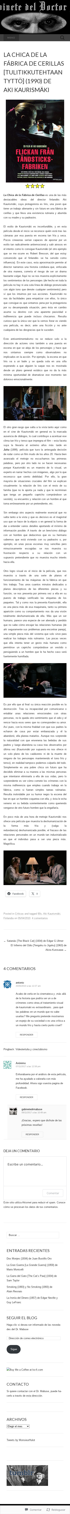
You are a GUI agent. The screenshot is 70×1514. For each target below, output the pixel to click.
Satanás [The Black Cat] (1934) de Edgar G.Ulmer (33, 940)
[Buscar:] (62, 37)
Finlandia (9, 918)
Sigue (13, 1349)
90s (40, 913)
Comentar (53, 1193)
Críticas (19, 913)
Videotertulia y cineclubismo (31, 1049)
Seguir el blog (22, 1317)
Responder (26, 1035)
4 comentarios (40, 918)
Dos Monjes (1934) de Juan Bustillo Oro (29, 1258)
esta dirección (34, 1395)
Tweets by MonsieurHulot (21, 1440)
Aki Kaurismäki (51, 913)
